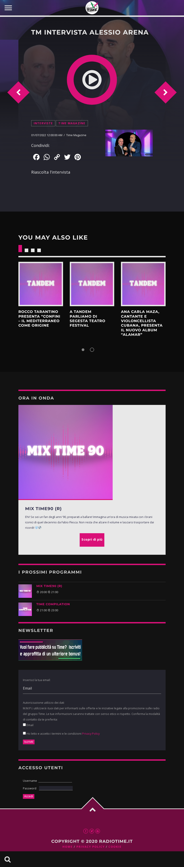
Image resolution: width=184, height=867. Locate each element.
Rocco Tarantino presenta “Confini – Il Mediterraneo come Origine (39, 319)
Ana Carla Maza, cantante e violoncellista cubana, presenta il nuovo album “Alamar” (141, 323)
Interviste (43, 123)
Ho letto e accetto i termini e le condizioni (63, 734)
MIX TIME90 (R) (49, 586)
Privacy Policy (91, 734)
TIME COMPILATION (53, 604)
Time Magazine (71, 123)
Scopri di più (40, 284)
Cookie (114, 847)
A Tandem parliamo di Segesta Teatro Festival (87, 319)
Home (67, 847)
